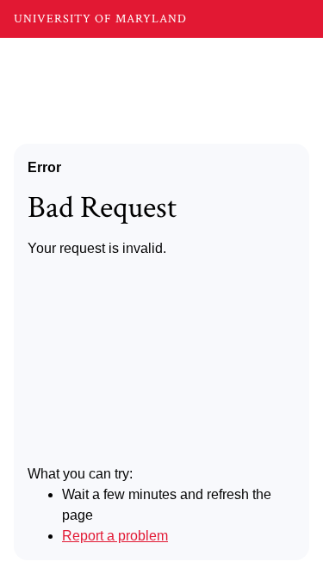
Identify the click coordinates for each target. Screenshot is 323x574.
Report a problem (115, 535)
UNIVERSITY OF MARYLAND (100, 19)
